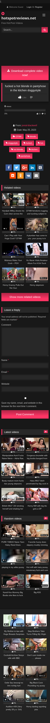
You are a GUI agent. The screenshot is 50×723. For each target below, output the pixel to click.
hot (41, 143)
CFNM (18, 136)
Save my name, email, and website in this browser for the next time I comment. (21, 404)
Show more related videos (25, 296)
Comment (6, 325)
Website (5, 384)
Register (38, 7)
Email (4, 372)
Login (29, 7)
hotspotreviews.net (17, 18)
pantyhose (25, 156)
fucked (29, 143)
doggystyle (13, 143)
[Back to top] (41, 715)
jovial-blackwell (29, 125)
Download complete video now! (26, 73)
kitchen (34, 149)
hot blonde (18, 149)
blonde (33, 136)
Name (5, 360)
